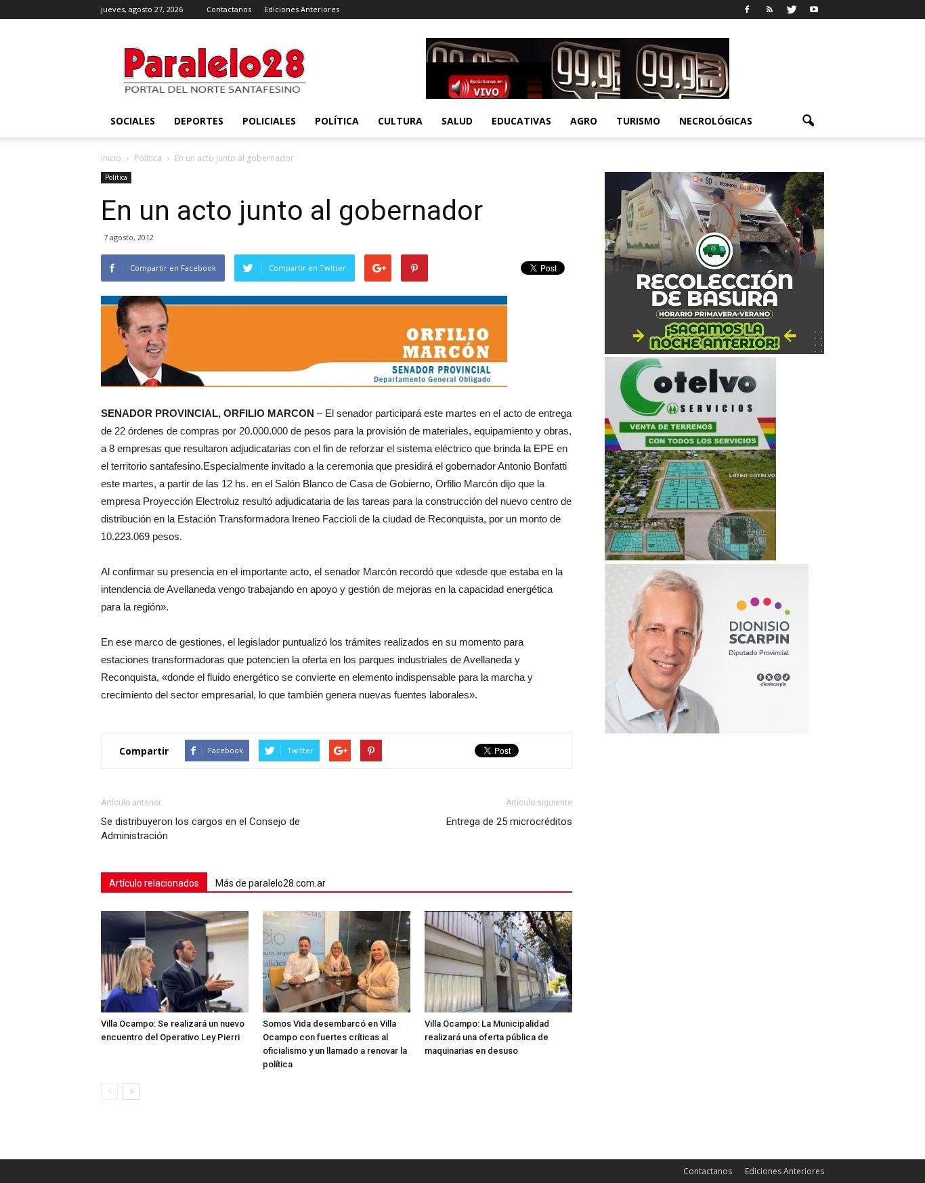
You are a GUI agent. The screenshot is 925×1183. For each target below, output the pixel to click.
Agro (583, 120)
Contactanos (229, 9)
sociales (132, 120)
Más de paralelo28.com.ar (270, 883)
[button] (808, 121)
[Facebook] (747, 9)
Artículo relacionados (154, 883)
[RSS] (769, 9)
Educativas (521, 120)
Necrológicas (715, 120)
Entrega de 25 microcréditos (509, 822)
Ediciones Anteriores (301, 9)
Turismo (638, 120)
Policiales (269, 120)
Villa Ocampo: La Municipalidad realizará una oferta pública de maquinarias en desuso (487, 1037)
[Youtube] (814, 9)
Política (337, 120)
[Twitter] (791, 9)
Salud (457, 120)
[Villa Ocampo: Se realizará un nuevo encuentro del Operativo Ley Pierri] (175, 961)
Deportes (198, 120)
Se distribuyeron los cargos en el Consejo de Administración (200, 829)
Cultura (400, 120)
